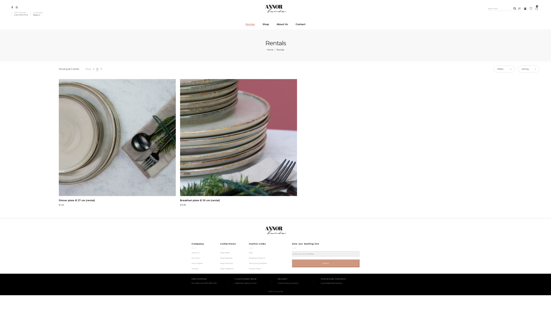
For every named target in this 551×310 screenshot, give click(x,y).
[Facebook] (12, 7)
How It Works (197, 263)
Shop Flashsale (226, 258)
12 (97, 69)
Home (270, 50)
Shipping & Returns (257, 258)
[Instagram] (17, 7)
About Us (195, 253)
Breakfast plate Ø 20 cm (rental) (200, 200)
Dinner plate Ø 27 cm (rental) (77, 200)
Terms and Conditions (258, 263)
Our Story (196, 258)
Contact (195, 269)
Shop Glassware (226, 269)
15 (101, 69)
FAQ (251, 253)
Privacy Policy (255, 269)
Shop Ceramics (226, 263)
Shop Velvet (225, 253)
